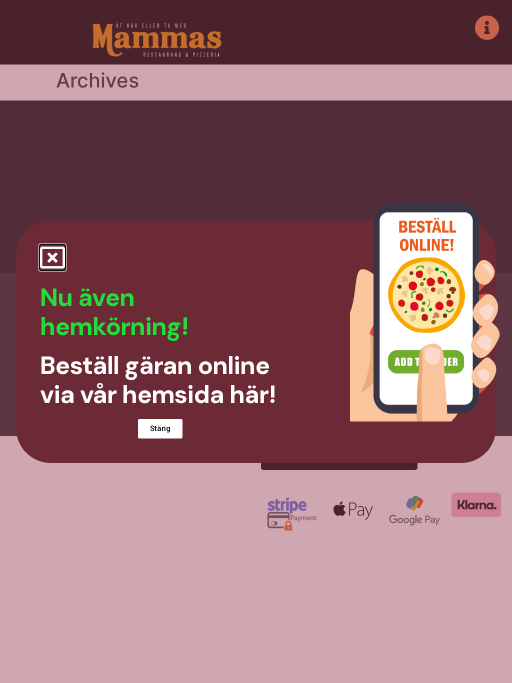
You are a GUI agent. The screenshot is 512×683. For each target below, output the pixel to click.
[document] (256, 341)
